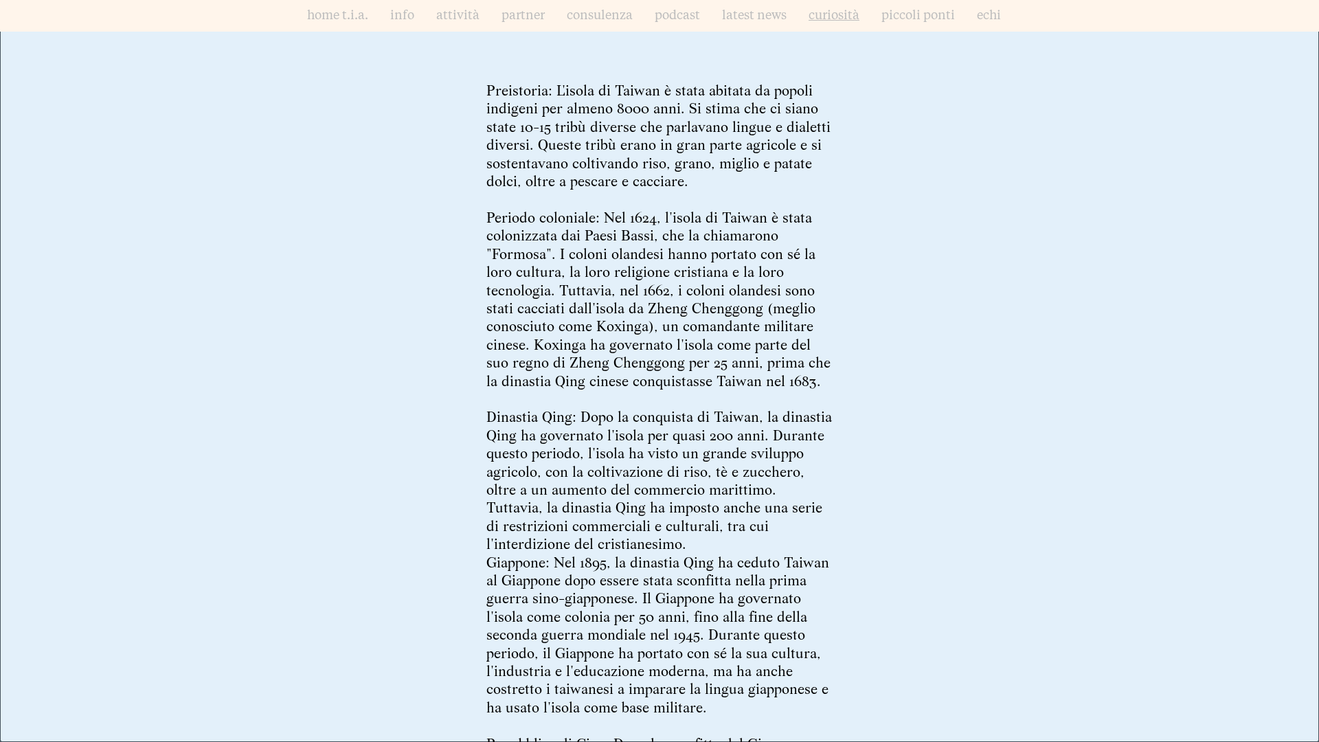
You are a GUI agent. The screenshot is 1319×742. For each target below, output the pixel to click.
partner (523, 16)
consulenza (600, 16)
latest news (754, 16)
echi (989, 16)
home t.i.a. (337, 16)
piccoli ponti (918, 16)
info (402, 16)
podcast (677, 16)
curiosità (834, 16)
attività (458, 16)
